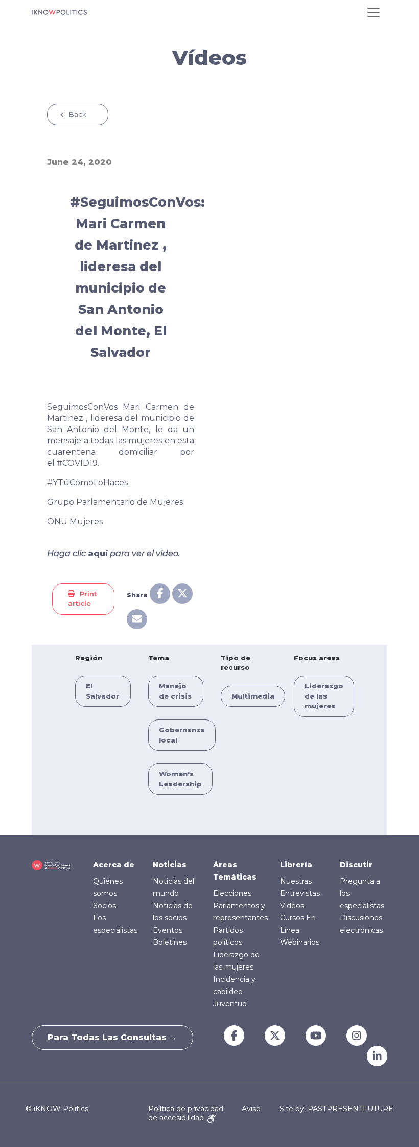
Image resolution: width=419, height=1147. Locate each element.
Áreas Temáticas (235, 871)
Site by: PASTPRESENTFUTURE (336, 1109)
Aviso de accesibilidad (204, 1113)
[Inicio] (59, 12)
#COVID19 (77, 463)
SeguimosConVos (82, 407)
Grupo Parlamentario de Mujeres (115, 502)
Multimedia (252, 696)
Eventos (167, 930)
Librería (296, 864)
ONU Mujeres (75, 521)
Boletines (170, 942)
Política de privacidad (185, 1108)
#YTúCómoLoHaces (87, 482)
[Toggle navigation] (373, 12)
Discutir (356, 864)
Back (77, 114)
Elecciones (232, 893)
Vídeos (292, 905)
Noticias (170, 864)
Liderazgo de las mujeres (324, 696)
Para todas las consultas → (112, 1037)
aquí (98, 553)
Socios (104, 905)
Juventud (230, 1003)
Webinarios (299, 942)
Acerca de (113, 864)
